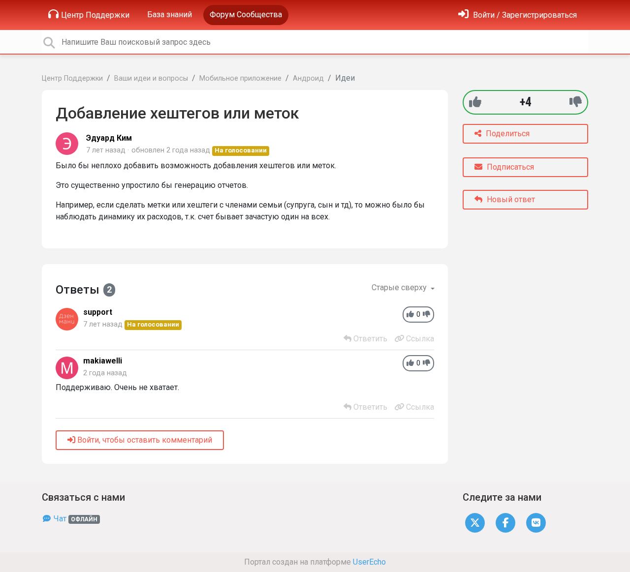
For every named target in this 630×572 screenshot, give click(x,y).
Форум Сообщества (246, 14)
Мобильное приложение (240, 78)
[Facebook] (505, 522)
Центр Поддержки (95, 15)
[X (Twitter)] (475, 522)
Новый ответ (510, 199)
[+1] (475, 102)
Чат (74, 518)
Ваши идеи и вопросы (151, 78)
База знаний (169, 14)
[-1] (575, 102)
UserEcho (369, 562)
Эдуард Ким (109, 138)
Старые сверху (400, 287)
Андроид (308, 78)
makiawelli (102, 360)
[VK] (536, 522)
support (97, 312)
